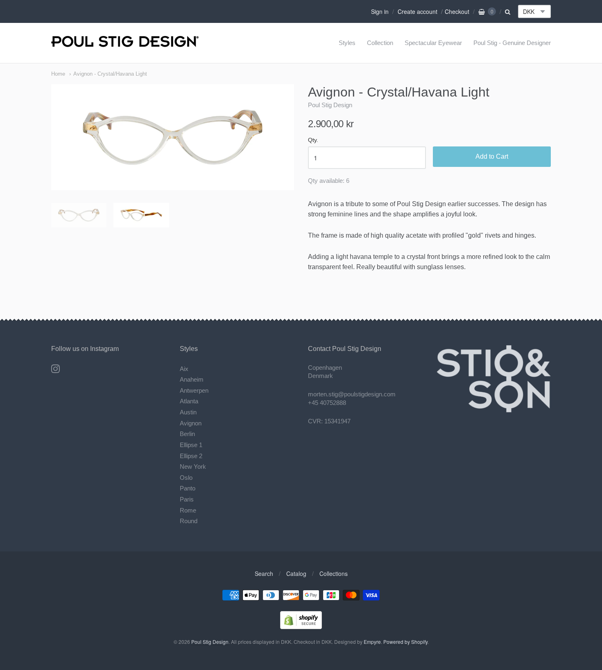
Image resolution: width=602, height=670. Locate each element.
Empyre (372, 641)
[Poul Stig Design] (125, 42)
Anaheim (192, 379)
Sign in (380, 11)
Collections (333, 573)
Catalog (296, 573)
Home (58, 74)
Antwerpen (194, 390)
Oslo (186, 477)
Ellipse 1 (191, 444)
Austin (188, 412)
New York (193, 466)
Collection (380, 42)
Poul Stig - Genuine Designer (512, 42)
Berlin (187, 433)
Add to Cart (491, 156)
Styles (347, 42)
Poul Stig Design (330, 104)
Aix (184, 368)
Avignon (190, 423)
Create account (417, 11)
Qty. (313, 140)
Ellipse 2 (191, 455)
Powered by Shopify (405, 641)
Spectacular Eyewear (433, 42)
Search (264, 573)
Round (188, 520)
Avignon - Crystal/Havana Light (110, 74)
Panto (187, 488)
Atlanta (189, 401)
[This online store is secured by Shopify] (301, 626)
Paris (187, 499)
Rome (188, 510)
